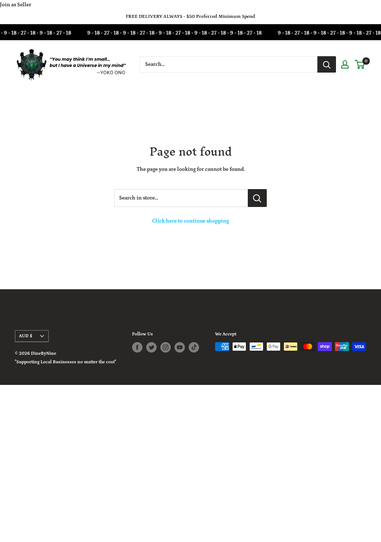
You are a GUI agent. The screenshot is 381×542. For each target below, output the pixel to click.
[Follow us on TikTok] (194, 347)
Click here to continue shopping (190, 221)
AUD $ (25, 336)
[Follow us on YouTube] (180, 347)
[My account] (345, 64)
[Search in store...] (257, 198)
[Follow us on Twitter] (151, 347)
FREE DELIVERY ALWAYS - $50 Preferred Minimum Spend (190, 16)
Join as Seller (15, 5)
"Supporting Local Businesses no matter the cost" (65, 362)
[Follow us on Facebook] (137, 347)
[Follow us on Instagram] (165, 347)
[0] (360, 64)
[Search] (326, 64)
